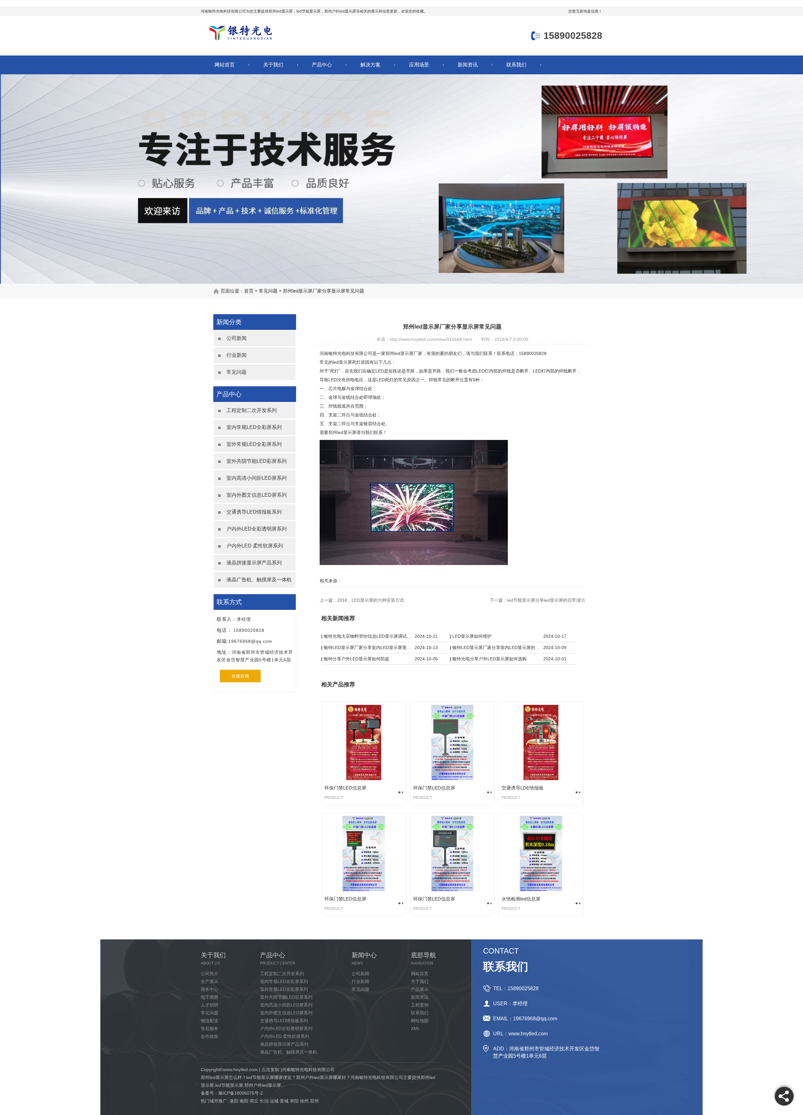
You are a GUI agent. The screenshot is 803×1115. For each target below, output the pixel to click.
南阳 (244, 1100)
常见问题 (268, 290)
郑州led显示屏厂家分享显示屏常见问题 (323, 290)
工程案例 (419, 1004)
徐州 (304, 1100)
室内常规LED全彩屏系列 (254, 427)
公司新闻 (236, 338)
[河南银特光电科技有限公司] (240, 41)
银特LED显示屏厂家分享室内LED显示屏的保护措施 (496, 647)
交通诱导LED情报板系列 (254, 512)
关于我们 (273, 64)
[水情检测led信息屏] (541, 853)
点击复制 (270, 1069)
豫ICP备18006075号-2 (240, 1093)
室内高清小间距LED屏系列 (256, 478)
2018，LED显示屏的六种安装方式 (370, 600)
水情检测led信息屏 (521, 898)
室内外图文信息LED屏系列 (256, 495)
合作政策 (209, 1036)
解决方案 (370, 64)
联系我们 (516, 64)
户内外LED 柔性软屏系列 (254, 545)
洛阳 (234, 1100)
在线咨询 (240, 676)
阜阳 (294, 1100)
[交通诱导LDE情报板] (541, 742)
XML (415, 1028)
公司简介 (209, 973)
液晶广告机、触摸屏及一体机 (259, 579)
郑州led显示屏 (281, 11)
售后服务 (209, 1028)
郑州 (314, 1100)
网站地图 (419, 1020)
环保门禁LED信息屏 (345, 787)
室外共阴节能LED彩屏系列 (256, 461)
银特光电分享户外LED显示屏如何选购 (489, 658)
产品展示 (419, 989)
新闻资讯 (468, 64)
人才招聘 (209, 1004)
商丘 (254, 1100)
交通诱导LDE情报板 (523, 787)
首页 (248, 290)
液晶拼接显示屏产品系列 (254, 562)
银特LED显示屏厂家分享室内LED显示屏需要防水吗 (368, 647)
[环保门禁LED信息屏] (363, 742)
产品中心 (322, 64)
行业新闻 (236, 355)
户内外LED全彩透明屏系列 (256, 528)
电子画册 (209, 997)
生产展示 (209, 981)
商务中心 (209, 989)
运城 (274, 1100)
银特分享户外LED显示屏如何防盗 (356, 658)
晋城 (284, 1100)
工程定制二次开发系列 (251, 410)
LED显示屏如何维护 (472, 636)
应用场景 (419, 64)
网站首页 (225, 64)
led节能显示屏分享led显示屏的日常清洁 (546, 600)
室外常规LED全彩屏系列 (254, 444)
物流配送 (209, 1020)
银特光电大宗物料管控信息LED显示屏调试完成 (368, 636)
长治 (264, 1100)
